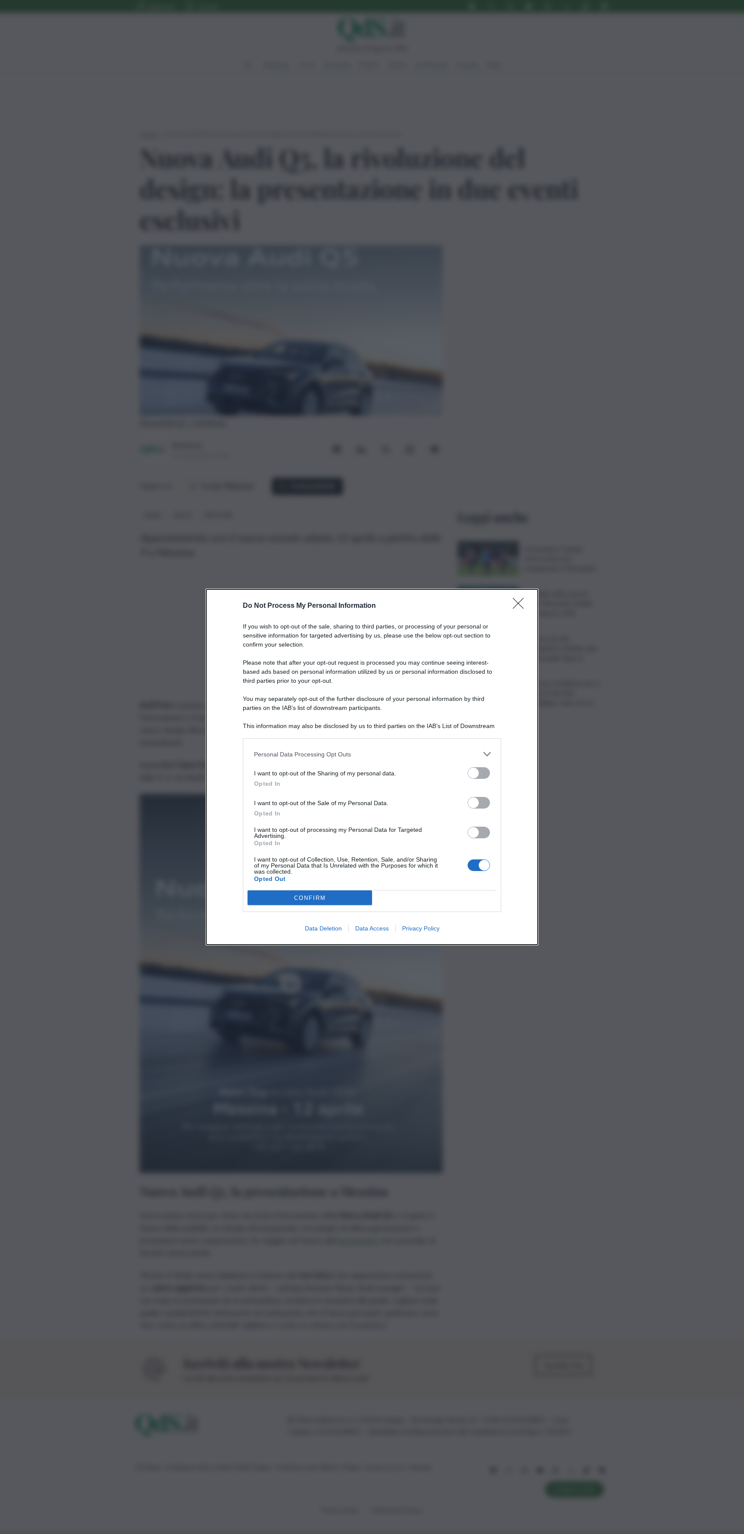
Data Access (372, 928)
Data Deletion (323, 928)
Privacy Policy (421, 928)
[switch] (479, 773)
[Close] (521, 606)
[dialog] (372, 767)
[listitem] (372, 754)
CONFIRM (310, 898)
